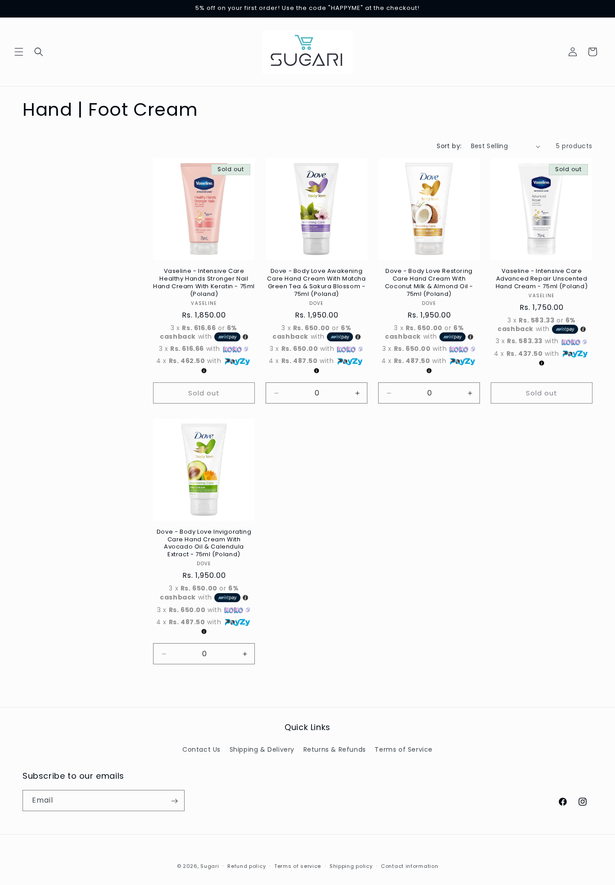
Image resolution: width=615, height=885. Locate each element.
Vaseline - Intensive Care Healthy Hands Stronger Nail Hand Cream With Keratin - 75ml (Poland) (204, 283)
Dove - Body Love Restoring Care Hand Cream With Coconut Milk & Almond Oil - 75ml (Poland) (429, 283)
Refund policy (246, 865)
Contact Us (201, 748)
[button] (19, 52)
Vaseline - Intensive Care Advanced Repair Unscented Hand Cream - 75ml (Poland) (542, 279)
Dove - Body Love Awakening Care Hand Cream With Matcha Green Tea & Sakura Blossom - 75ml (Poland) (316, 283)
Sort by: (449, 145)
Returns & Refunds (334, 748)
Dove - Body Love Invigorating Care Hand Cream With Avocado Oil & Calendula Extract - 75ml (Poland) (204, 543)
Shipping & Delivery (262, 748)
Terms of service (297, 865)
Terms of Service (404, 748)
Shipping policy (351, 865)
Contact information (409, 865)
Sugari (209, 866)
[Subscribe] (174, 801)
